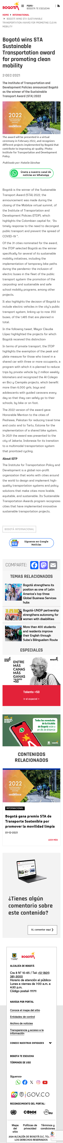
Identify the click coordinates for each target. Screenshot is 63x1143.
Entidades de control (22, 1016)
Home (6, 15)
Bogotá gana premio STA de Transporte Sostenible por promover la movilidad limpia (30, 821)
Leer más (53, 839)
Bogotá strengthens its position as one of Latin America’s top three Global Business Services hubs (39, 593)
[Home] (11, 6)
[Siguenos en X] (31, 1082)
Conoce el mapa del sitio (25, 1010)
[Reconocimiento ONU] (13, 1112)
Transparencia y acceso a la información (27, 1031)
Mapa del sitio (15, 1128)
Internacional (15, 808)
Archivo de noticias (21, 1023)
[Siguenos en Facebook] (18, 1082)
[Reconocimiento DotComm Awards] (30, 1112)
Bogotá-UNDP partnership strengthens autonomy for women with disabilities (41, 614)
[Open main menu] (22, 5)
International (20, 15)
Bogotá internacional (19, 529)
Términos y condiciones (48, 1126)
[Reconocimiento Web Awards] (48, 1112)
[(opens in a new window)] (31, 730)
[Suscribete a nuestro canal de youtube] (45, 1082)
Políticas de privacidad (30, 1126)
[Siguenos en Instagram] (38, 1082)
